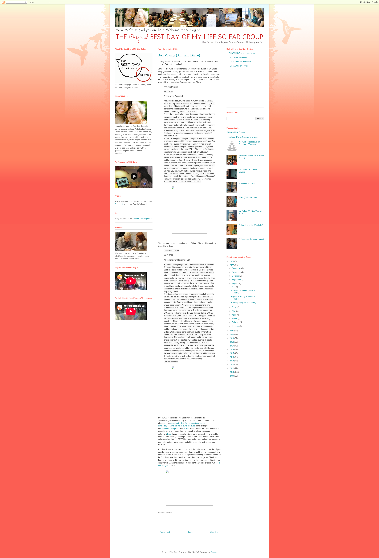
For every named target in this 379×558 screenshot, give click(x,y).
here (169, 434)
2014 (232, 357)
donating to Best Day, (179, 423)
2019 (232, 338)
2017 (232, 346)
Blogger (214, 552)
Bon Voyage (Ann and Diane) (243, 302)
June (234, 307)
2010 (232, 372)
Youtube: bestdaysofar (142, 218)
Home (189, 532)
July (234, 287)
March (235, 318)
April (234, 315)
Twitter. (186, 428)
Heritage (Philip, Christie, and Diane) (243, 137)
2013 (232, 361)
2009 (232, 376)
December (236, 268)
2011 (232, 368)
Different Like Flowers (236, 132)
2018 (232, 342)
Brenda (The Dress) (247, 183)
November (236, 272)
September (237, 279)
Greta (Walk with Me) (248, 197)
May (234, 311)
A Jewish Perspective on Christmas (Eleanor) (249, 143)
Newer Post (165, 532)
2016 (232, 349)
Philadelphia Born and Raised (251, 239)
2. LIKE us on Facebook (237, 57)
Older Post (214, 532)
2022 (232, 265)
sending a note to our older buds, (181, 426)
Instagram (174, 428)
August (235, 283)
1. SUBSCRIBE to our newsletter (241, 53)
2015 (232, 353)
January (235, 326)
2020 (232, 334)
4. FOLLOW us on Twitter (237, 66)
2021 (232, 331)
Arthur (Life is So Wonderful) (251, 225)
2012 (232, 364)
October (235, 276)
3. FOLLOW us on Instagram (239, 62)
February (236, 322)
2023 (232, 261)
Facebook (164, 428)
